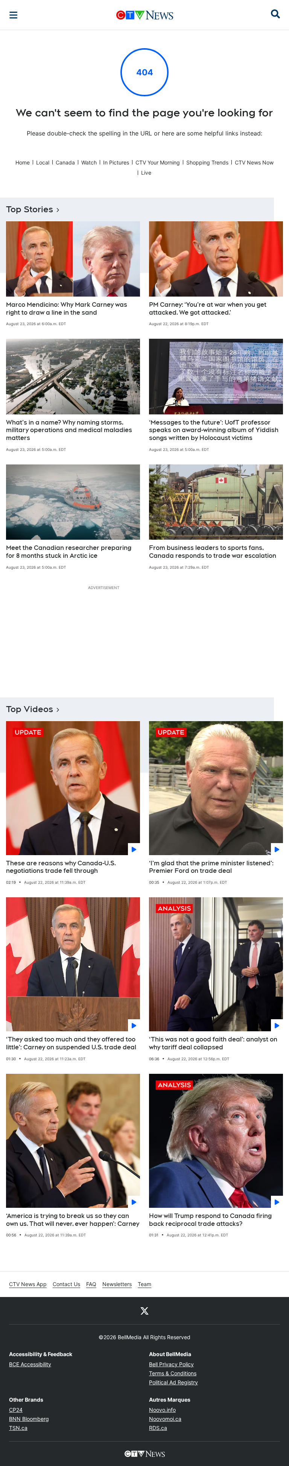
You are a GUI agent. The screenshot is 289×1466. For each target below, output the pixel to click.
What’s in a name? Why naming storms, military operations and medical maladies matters (69, 430)
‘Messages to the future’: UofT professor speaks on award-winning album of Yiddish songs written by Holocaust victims (213, 430)
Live (146, 172)
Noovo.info (162, 1410)
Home (22, 162)
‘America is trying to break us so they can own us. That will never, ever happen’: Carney (72, 1219)
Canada (65, 162)
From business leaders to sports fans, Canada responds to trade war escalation (212, 551)
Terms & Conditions (172, 1373)
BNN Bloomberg (29, 1419)
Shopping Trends (207, 162)
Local (42, 162)
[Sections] (13, 15)
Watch (89, 162)
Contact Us (66, 1284)
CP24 (16, 1410)
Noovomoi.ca (165, 1419)
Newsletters (117, 1284)
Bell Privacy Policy (171, 1364)
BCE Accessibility (30, 1364)
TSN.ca (18, 1428)
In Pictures (116, 162)
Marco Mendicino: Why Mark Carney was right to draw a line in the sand (66, 308)
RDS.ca (158, 1428)
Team (144, 1284)
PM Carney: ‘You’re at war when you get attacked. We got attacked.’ (207, 308)
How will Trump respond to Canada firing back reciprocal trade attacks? (210, 1219)
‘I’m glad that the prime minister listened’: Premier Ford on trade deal (211, 867)
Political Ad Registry (173, 1382)
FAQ (91, 1284)
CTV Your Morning (157, 162)
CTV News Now (254, 162)
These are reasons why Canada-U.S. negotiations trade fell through (61, 867)
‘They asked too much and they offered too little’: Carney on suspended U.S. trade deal (71, 1043)
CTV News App (28, 1284)
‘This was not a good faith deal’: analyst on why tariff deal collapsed (213, 1043)
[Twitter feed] (144, 1310)
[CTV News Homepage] (144, 15)
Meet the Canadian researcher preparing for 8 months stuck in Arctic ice (68, 551)
